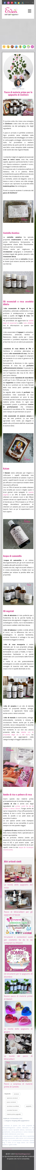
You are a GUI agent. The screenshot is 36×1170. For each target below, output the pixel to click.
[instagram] (8, 3)
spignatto (28, 1106)
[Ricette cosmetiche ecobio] (24, 46)
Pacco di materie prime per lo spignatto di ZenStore (18, 93)
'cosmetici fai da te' (12, 1110)
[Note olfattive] (16, 46)
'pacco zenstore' (11, 1102)
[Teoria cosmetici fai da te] (28, 46)
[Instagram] (32, 46)
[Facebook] (5, 3)
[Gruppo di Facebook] (15, 3)
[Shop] (19, 3)
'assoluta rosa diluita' (13, 1106)
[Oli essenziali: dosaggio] (12, 46)
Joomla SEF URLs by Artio (7, 1148)
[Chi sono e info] (22, 3)
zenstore (16, 1094)
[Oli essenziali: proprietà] (8, 46)
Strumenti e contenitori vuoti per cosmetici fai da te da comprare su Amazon (18, 940)
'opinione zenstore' (12, 1098)
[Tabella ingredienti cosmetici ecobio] (20, 46)
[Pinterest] (12, 3)
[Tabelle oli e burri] (4, 46)
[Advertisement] (18, 32)
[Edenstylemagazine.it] (11, 11)
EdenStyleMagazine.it (22, 1154)
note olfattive (28, 323)
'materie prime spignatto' (14, 1114)
